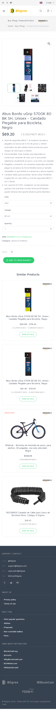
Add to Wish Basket (19, 260)
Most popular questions (14, 619)
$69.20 (8, 134)
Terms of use (10, 603)
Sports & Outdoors (19, 240)
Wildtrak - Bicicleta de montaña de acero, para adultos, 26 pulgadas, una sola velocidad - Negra (28, 448)
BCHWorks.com (10, 663)
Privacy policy (10, 599)
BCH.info (7, 655)
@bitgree (12, 561)
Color (6, 197)
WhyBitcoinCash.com (13, 659)
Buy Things (20, 26)
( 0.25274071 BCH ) (33, 134)
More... (7, 635)
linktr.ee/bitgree (15, 576)
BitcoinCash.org (11, 651)
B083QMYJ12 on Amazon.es (19, 237)
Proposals (8, 627)
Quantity (8, 223)
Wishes (7, 623)
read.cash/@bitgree (16, 571)
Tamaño (7, 210)
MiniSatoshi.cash (11, 667)
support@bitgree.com (17, 566)
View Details (28, 334)
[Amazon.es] (43, 21)
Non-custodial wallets (13, 631)
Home (10, 26)
